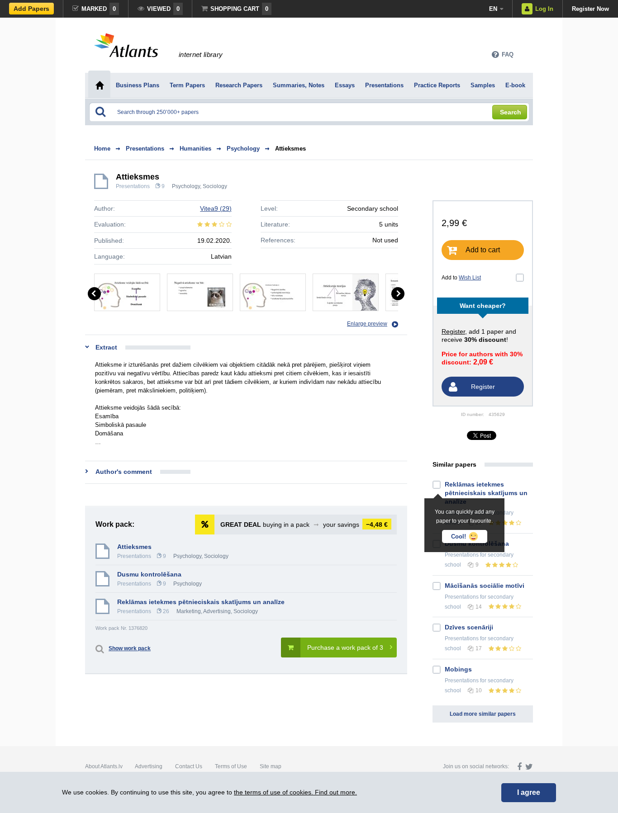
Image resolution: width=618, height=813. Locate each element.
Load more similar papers (483, 714)
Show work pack (130, 648)
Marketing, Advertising (203, 611)
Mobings (458, 669)
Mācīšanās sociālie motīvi (484, 585)
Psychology (186, 186)
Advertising (148, 766)
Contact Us (188, 766)
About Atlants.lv (104, 766)
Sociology (215, 186)
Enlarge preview (367, 324)
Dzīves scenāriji (469, 627)
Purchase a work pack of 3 (345, 647)
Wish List (470, 277)
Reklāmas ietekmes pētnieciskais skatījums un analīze (201, 601)
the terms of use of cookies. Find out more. (295, 792)
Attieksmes (290, 148)
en (493, 8)
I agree (528, 792)
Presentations (133, 186)
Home (102, 148)
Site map (270, 766)
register (453, 331)
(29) (216, 208)
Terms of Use (231, 766)
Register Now (590, 8)
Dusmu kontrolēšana (149, 574)
